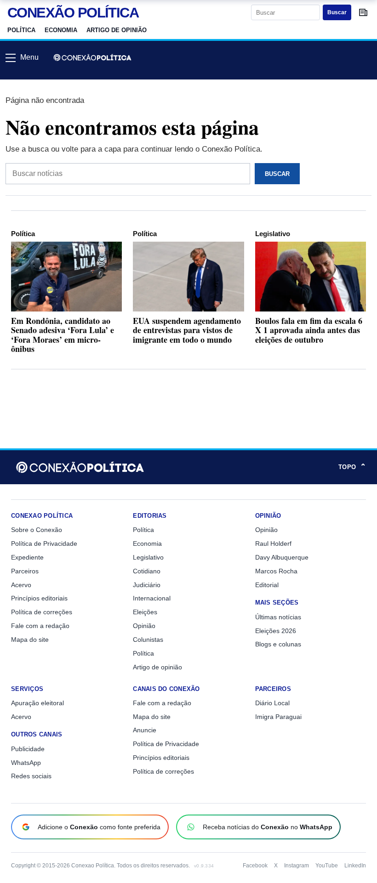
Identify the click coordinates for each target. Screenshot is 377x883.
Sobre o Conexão (36, 529)
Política (21, 30)
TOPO (352, 467)
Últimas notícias (278, 617)
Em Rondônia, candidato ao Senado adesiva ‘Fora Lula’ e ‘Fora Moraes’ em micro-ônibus (62, 334)
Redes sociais (31, 776)
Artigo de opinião (116, 30)
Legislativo (272, 234)
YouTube (326, 865)
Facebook (255, 865)
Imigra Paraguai (278, 716)
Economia (61, 30)
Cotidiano (146, 571)
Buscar (337, 12)
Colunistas (148, 639)
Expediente (27, 557)
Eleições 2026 (275, 630)
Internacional (152, 598)
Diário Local (272, 703)
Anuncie (144, 730)
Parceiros (25, 571)
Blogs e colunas (278, 644)
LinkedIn (355, 865)
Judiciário (146, 585)
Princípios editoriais (39, 598)
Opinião (144, 625)
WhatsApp (26, 762)
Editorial (267, 585)
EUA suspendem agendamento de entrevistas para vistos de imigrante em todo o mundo (187, 330)
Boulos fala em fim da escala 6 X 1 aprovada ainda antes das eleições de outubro (308, 330)
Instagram (296, 865)
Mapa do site (30, 639)
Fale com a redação (40, 625)
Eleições (145, 612)
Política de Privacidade (44, 543)
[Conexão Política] (92, 57)
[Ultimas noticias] (363, 12)
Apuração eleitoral (37, 703)
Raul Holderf (273, 543)
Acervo (21, 585)
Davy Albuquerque (281, 557)
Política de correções (41, 612)
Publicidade (28, 749)
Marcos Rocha (276, 571)
